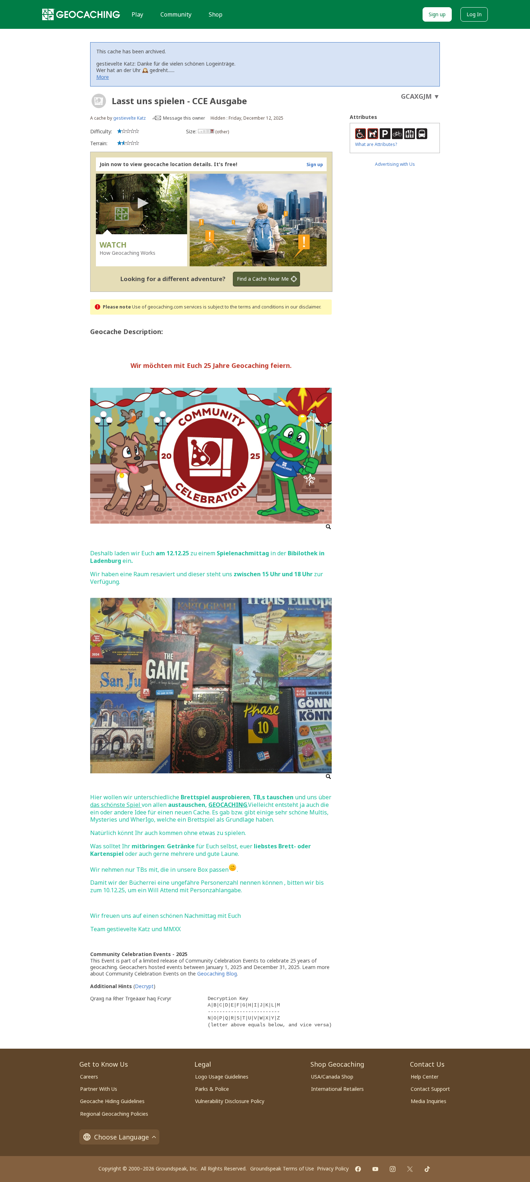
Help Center (424, 1076)
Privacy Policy (333, 1168)
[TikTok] (427, 1169)
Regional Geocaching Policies (114, 1113)
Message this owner (184, 118)
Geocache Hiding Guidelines (112, 1101)
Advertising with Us (395, 164)
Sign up (437, 14)
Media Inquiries (428, 1101)
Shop (215, 14)
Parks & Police (212, 1088)
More (102, 77)
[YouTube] (375, 1169)
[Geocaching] (81, 14)
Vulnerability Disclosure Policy (229, 1101)
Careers (89, 1076)
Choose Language (121, 1137)
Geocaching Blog (217, 973)
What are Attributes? (376, 144)
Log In (474, 14)
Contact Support (430, 1088)
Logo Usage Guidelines (221, 1076)
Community (175, 14)
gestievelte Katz (129, 118)
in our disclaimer (302, 307)
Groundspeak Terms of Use (282, 1168)
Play (137, 14)
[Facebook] (358, 1169)
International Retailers (337, 1088)
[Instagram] (392, 1169)
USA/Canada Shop (332, 1076)
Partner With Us (98, 1088)
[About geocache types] (98, 101)
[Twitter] (410, 1169)
